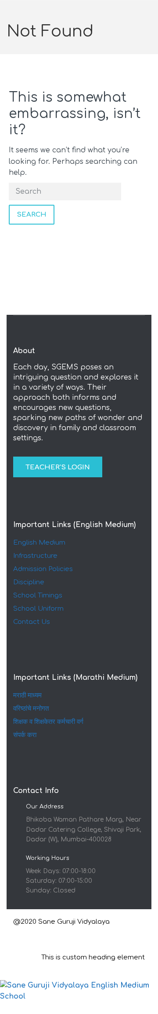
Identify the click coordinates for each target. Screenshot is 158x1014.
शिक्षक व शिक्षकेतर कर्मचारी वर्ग (48, 722)
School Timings (37, 595)
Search (32, 214)
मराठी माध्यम (27, 695)
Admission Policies (43, 569)
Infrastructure (35, 556)
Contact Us (31, 622)
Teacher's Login (57, 467)
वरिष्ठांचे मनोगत (31, 708)
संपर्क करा (24, 735)
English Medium (39, 542)
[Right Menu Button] (153, 1008)
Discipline (28, 582)
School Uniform (38, 608)
